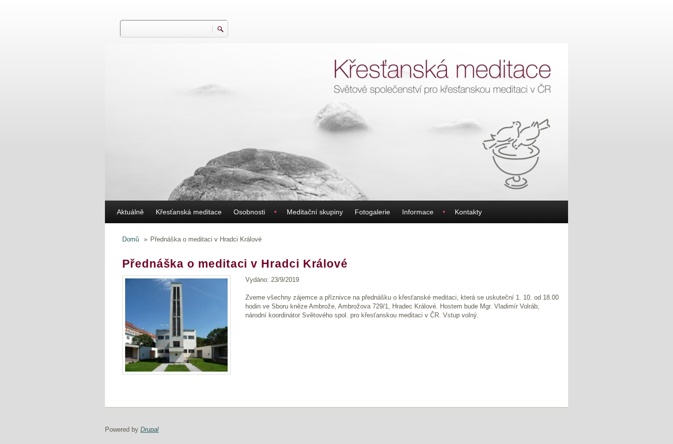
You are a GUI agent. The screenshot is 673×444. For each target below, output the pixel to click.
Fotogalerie (372, 212)
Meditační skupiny (315, 212)
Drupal (149, 429)
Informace (418, 212)
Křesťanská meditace (189, 212)
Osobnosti (249, 212)
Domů (130, 239)
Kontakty (468, 212)
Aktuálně (130, 212)
